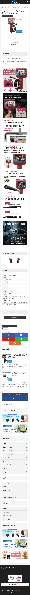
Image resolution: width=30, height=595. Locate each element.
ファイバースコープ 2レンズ (10, 326)
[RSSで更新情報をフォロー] (15, 343)
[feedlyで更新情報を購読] (21, 339)
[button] (26, 404)
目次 (13, 38)
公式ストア (15, 398)
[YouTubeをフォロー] (8, 339)
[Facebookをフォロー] (8, 335)
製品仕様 (14, 44)
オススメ (5, 328)
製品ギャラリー (15, 42)
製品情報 (14, 40)
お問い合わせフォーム (15, 584)
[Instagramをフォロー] (21, 335)
